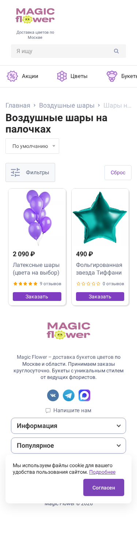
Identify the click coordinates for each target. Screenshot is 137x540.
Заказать (37, 296)
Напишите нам (72, 410)
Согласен (103, 488)
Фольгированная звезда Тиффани (99, 268)
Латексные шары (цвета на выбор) (36, 268)
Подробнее (102, 472)
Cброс (118, 172)
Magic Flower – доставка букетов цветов (65, 357)
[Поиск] (116, 51)
